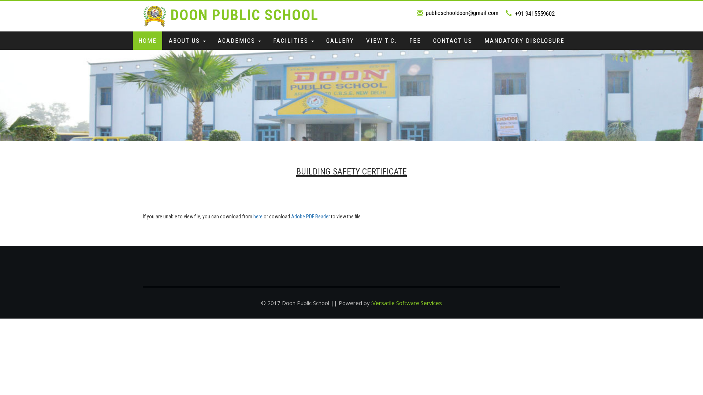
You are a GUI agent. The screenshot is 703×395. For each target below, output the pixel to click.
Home (147, 40)
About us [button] (185, 40)
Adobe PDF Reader (310, 216)
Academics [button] (237, 40)
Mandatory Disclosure (524, 40)
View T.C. (381, 40)
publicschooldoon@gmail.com (462, 12)
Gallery (340, 40)
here (258, 216)
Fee (415, 40)
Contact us (452, 40)
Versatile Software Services (407, 302)
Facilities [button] (291, 40)
